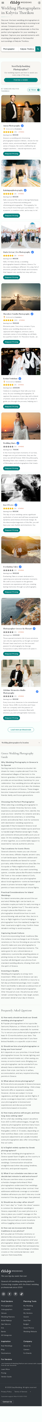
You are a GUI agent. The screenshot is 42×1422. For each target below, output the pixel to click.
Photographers (7, 1306)
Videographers (6, 1309)
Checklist (26, 1309)
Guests (26, 1317)
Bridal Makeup (6, 1320)
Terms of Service (20, 1392)
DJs (2, 1328)
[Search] (38, 49)
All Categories (6, 1335)
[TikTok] (21, 1294)
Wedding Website (30, 1331)
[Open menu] (2, 2)
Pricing (3, 1373)
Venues (4, 1313)
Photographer (9, 49)
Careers (26, 1349)
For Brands (27, 1353)
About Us (27, 1346)
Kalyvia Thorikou (27, 49)
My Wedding (28, 1306)
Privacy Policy (6, 1392)
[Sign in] (39, 2)
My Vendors (27, 1313)
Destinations (6, 1353)
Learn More (5, 1369)
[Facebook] (9, 1294)
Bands (3, 1331)
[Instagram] (3, 1294)
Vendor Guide (6, 1377)
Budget (26, 1324)
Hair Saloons (6, 1324)
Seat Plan (27, 1320)
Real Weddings (6, 1346)
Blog (2, 1349)
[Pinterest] (15, 1294)
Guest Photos (28, 1328)
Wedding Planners (8, 1317)
